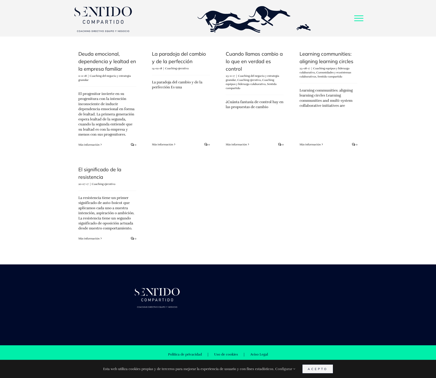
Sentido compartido (329, 76)
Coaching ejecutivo (177, 68)
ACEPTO (318, 369)
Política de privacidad (185, 354)
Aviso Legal (259, 354)
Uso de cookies (226, 354)
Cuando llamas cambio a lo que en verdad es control (254, 61)
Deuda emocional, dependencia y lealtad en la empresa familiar (107, 61)
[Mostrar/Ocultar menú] (359, 18)
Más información (88, 144)
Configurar (284, 369)
